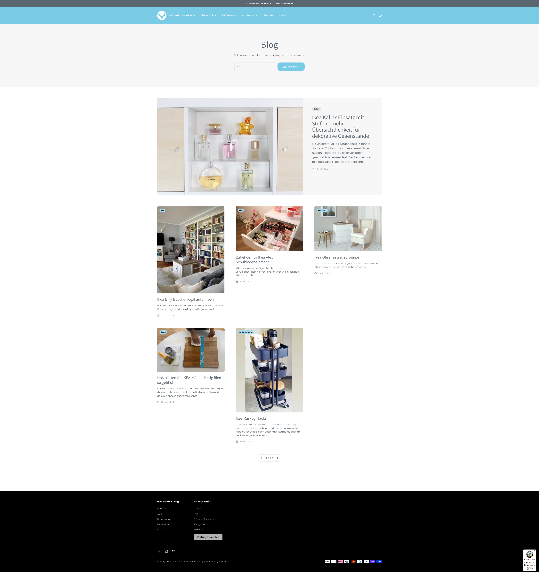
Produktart (248, 15)
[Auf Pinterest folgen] (173, 551)
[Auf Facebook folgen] (159, 551)
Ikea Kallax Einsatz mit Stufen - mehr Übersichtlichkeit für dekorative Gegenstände (340, 126)
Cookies (161, 529)
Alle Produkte (208, 15)
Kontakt (283, 15)
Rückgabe (199, 524)
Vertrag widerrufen (208, 537)
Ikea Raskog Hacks (251, 418)
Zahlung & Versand (204, 519)
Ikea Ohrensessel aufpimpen (337, 257)
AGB (159, 513)
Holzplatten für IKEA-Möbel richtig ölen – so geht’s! (190, 380)
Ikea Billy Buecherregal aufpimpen (185, 299)
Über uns (268, 15)
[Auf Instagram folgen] (166, 551)
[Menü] (534, 551)
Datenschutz (164, 519)
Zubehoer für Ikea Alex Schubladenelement (254, 259)
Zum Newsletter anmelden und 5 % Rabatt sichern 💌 (269, 3)
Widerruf (198, 529)
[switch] (530, 568)
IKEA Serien (228, 15)
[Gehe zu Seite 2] (277, 458)
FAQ (196, 513)
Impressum (163, 524)
